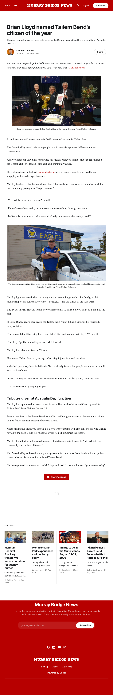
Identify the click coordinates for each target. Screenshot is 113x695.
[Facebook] (48, 647)
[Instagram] (64, 647)
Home (7, 5)
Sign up (45, 666)
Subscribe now (56, 477)
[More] (15, 5)
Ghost (63, 672)
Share (100, 52)
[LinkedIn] (53, 647)
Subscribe (101, 5)
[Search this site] (78, 5)
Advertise (67, 666)
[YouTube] (59, 647)
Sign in (86, 5)
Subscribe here (76, 67)
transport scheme (46, 172)
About (55, 666)
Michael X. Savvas (24, 50)
